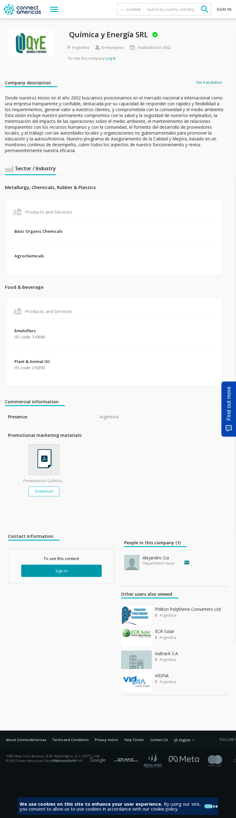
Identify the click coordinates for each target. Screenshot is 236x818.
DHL (125, 758)
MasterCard (220, 761)
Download (44, 491)
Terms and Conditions (70, 739)
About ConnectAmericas (26, 739)
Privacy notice (106, 739)
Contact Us (159, 739)
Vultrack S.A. (167, 653)
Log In (110, 58)
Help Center (134, 739)
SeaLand (153, 761)
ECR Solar (164, 631)
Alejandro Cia (156, 558)
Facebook (185, 758)
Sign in (61, 571)
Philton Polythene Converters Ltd (188, 609)
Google (99, 758)
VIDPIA (162, 676)
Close (209, 806)
